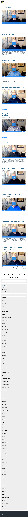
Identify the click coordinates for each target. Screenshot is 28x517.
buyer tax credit (4, 331)
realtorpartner (4, 456)
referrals (3, 463)
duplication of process (5, 364)
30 (12, 277)
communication (4, 343)
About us (8, 3)
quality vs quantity (4, 451)
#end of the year (4, 302)
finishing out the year (5, 373)
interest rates (4, 401)
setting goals (3, 482)
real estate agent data (5, 453)
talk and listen (4, 486)
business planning (4, 326)
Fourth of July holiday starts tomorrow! (7, 287)
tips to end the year (5, 494)
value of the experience (5, 503)
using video (3, 500)
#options (3, 306)
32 (15, 277)
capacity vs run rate (4, 332)
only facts (3, 422)
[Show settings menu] (24, 23)
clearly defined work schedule (6, 338)
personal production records (5, 428)
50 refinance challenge (5, 311)
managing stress (4, 413)
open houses (4, 424)
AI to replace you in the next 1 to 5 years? (7, 291)
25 (19, 276)
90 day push (3, 312)
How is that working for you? (5, 289)
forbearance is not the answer (6, 378)
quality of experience (5, 450)
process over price (4, 436)
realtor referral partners (5, 454)
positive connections (4, 431)
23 (15, 276)
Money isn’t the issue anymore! (13, 221)
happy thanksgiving (4, 390)
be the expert (4, 323)
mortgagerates (4, 419)
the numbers (4, 491)
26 (21, 276)
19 (8, 276)
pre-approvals (4, 433)
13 (21, 274)
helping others (4, 392)
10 (15, 274)
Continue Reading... (4, 29)
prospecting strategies (5, 442)
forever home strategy (5, 381)
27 (23, 276)
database (3, 358)
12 (19, 274)
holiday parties (4, 393)
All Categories (4, 297)
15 (24, 274)
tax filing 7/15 (4, 488)
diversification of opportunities (6, 361)
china (3, 337)
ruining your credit (4, 477)
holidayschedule (4, 398)
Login (26, 1)
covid (2, 349)
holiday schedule (4, 395)
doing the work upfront (5, 363)
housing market (4, 399)
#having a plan (4, 305)
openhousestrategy (4, 425)
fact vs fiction (4, 369)
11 (17, 274)
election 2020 (3, 366)
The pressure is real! (9, 60)
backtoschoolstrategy (5, 320)
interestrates (3, 402)
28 (25, 276)
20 (10, 276)
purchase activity (4, 445)
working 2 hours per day (5, 506)
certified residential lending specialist (7, 334)
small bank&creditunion (5, 483)
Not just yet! (6, 7)
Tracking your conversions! (11, 142)
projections (3, 439)
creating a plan (4, 352)
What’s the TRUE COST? (10, 34)
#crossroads (3, 300)
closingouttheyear (4, 340)
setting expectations (4, 480)
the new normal (4, 489)
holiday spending (4, 396)
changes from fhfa (4, 335)
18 (6, 276)
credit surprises (4, 355)
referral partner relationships (6, 460)
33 (17, 277)
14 (22, 274)
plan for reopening (4, 430)
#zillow (3, 309)
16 (2, 276)
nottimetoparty (4, 421)
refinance (3, 468)
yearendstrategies (4, 508)
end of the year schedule (5, 367)
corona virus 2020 (4, 346)
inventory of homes (4, 404)
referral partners (4, 462)
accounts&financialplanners (5, 315)
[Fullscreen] (25, 23)
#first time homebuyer (5, 303)
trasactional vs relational (5, 497)
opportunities (4, 427)
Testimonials (13, 3)
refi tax (3, 465)
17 (4, 276)
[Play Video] (2, 23)
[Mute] (22, 23)
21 (12, 276)
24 (17, 276)
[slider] (13, 23)
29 (10, 277)
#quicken (3, 308)
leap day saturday (4, 407)
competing (3, 344)
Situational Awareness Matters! (13, 87)
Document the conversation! (12, 195)
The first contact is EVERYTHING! (13, 168)
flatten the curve (4, 375)
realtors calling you (4, 457)
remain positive (4, 474)
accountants (3, 314)
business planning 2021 (5, 329)
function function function (5, 384)
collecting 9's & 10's (4, 341)
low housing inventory (5, 410)
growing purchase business (5, 387)
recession (3, 459)
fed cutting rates (4, 370)
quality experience (4, 448)
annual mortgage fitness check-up (6, 317)
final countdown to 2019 (5, 372)
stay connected (4, 485)
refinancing (3, 471)
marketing (3, 416)
